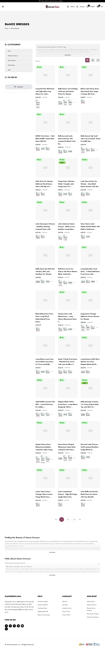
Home (6, 28)
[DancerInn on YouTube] (22, 625)
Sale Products (91, 601)
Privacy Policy (66, 615)
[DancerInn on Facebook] (6, 625)
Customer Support (43, 601)
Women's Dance (13, 56)
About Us (64, 601)
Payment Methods (43, 605)
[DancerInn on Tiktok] (6, 628)
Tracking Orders (42, 608)
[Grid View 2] (93, 60)
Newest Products (91, 605)
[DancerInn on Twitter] (18, 625)
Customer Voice (66, 608)
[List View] (98, 60)
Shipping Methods (43, 611)
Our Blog (64, 605)
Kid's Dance (11, 65)
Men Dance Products (93, 614)
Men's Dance (12, 60)
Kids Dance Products (93, 617)
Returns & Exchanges (44, 615)
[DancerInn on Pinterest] (10, 625)
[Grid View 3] (87, 60)
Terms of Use (66, 611)
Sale (9, 70)
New (9, 51)
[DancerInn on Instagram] (14, 625)
